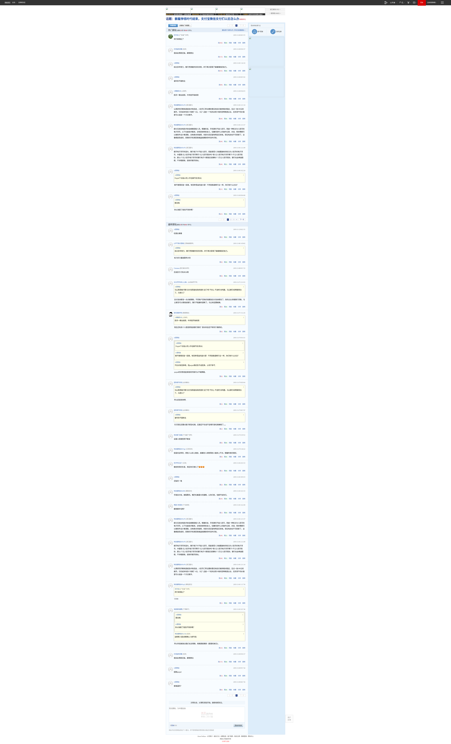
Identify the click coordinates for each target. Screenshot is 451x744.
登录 (421, 2)
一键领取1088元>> (275, 13)
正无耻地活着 (178, 49)
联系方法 (217, 736)
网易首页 (7, 2)
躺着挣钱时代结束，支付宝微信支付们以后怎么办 (207, 18)
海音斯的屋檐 (178, 609)
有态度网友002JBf (179, 491)
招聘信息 (223, 736)
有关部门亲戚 (178, 435)
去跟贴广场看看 (184, 25)
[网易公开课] (393, 2)
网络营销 (244, 736)
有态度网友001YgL (180, 449)
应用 (13, 2)
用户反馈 (289, 719)
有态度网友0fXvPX (180, 105)
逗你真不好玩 (178, 382)
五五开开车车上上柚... (181, 282)
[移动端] (386, 2)
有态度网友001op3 (179, 584)
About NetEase (201, 736)
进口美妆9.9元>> (275, 9)
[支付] (409, 2)
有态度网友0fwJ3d (180, 634)
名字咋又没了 (178, 463)
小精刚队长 (177, 91)
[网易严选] (401, 2)
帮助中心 (251, 736)
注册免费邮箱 (431, 2)
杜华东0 (176, 35)
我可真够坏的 (178, 313)
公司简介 (210, 736)
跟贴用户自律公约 (227, 30)
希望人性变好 (178, 505)
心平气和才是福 (179, 243)
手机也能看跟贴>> (240, 30)
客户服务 (230, 736)
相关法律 (237, 736)
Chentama (176, 268)
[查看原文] (242, 19)
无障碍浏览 (21, 2)
